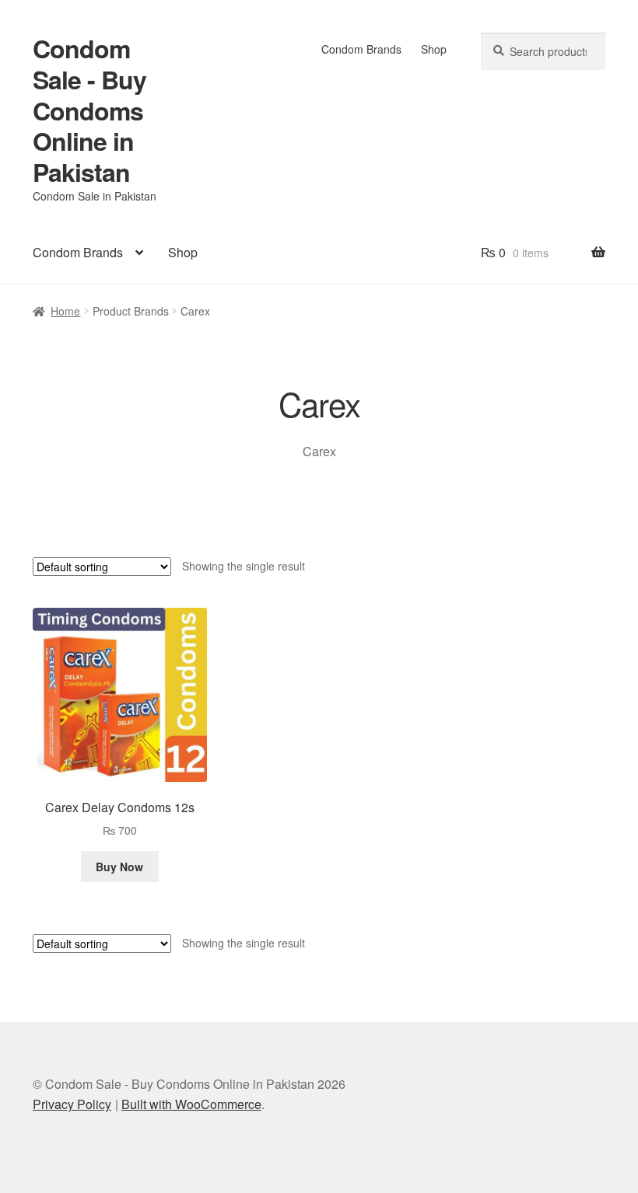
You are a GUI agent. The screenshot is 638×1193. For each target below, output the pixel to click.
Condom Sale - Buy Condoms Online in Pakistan (89, 110)
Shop (434, 49)
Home (65, 311)
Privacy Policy (72, 1104)
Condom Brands (361, 49)
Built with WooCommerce (191, 1104)
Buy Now (119, 866)
